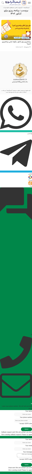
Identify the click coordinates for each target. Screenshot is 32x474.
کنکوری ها (17, 37)
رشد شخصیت (25, 37)
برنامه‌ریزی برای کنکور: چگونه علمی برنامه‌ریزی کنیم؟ (16, 43)
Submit (26, 429)
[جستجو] (3, 2)
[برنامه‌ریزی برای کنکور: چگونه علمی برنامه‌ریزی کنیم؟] (16, 30)
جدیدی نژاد (26, 47)
